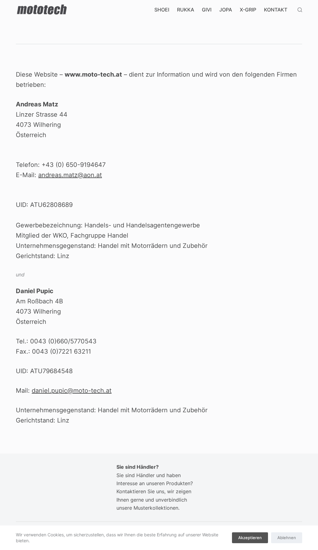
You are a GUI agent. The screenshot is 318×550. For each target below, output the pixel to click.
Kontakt (275, 10)
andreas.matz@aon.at (70, 175)
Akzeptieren (250, 537)
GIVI (206, 10)
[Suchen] (300, 9)
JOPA (225, 10)
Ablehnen (286, 537)
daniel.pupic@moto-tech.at (71, 390)
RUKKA (185, 10)
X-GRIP (248, 10)
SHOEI (161, 10)
